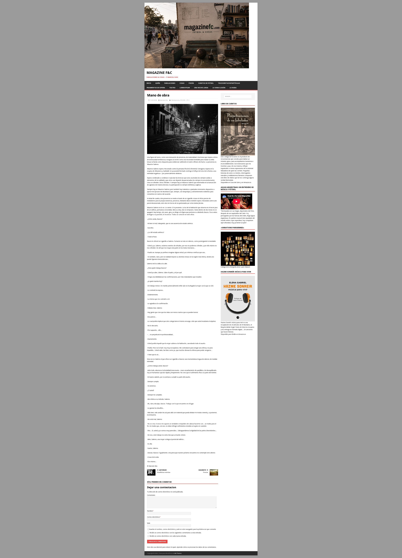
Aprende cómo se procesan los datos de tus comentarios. (196, 547)
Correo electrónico (153, 517)
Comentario (151, 495)
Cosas (182, 83)
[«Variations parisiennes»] (238, 265)
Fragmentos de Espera (156, 88)
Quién (157, 83)
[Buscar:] (237, 96)
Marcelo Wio (164, 100)
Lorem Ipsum (185, 88)
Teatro (172, 88)
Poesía (191, 83)
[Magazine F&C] (196, 67)
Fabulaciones (169, 83)
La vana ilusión (219, 88)
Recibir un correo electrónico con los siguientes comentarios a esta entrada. (175, 533)
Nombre (150, 511)
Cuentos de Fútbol (206, 83)
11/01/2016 (153, 100)
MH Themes (178, 553)
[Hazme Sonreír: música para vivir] (238, 320)
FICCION (182, 100)
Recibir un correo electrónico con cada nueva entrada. (168, 536)
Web (148, 523)
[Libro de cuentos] (238, 154)
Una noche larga (201, 88)
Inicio (149, 83)
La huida (233, 88)
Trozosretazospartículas (229, 83)
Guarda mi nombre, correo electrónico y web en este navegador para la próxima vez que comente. (182, 529)
